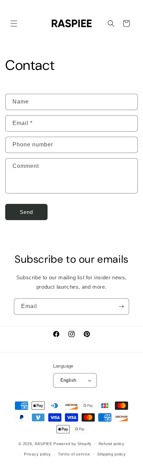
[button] (14, 23)
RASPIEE (43, 443)
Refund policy (112, 444)
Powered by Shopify (72, 443)
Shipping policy (111, 454)
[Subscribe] (121, 306)
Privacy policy (37, 454)
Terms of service (74, 454)
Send (26, 212)
